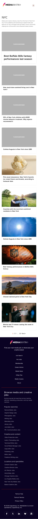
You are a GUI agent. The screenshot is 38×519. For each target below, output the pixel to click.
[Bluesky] (25, 513)
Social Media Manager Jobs (13, 446)
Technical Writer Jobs (11, 443)
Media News (19, 371)
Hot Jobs (19, 359)
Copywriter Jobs (9, 448)
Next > (24, 333)
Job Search (19, 355)
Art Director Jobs (10, 470)
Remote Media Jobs (10, 410)
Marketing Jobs (9, 421)
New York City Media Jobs (12, 481)
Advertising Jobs (9, 473)
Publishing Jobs (9, 451)
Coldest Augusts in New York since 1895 (17, 149)
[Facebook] (6, 513)
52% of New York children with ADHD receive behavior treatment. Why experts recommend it (17, 119)
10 (20, 333)
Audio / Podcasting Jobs (12, 440)
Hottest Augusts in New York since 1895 (17, 239)
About (19, 383)
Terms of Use (19, 494)
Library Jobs (8, 424)
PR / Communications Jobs (12, 430)
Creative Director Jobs (11, 467)
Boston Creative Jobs (11, 484)
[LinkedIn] (19, 513)
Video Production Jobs (11, 437)
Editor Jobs (8, 454)
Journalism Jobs (9, 427)
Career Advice (19, 367)
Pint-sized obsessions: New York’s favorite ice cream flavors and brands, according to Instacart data (18, 179)
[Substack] (31, 513)
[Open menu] (33, 5)
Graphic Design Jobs (11, 413)
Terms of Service (19, 497)
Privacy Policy (19, 501)
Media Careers (19, 379)
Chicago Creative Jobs (11, 476)
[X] (12, 513)
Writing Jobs (8, 418)
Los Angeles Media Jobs (12, 479)
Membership (19, 363)
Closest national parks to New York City (17, 297)
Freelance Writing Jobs (11, 457)
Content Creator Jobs (11, 464)
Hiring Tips (19, 375)
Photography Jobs (10, 415)
